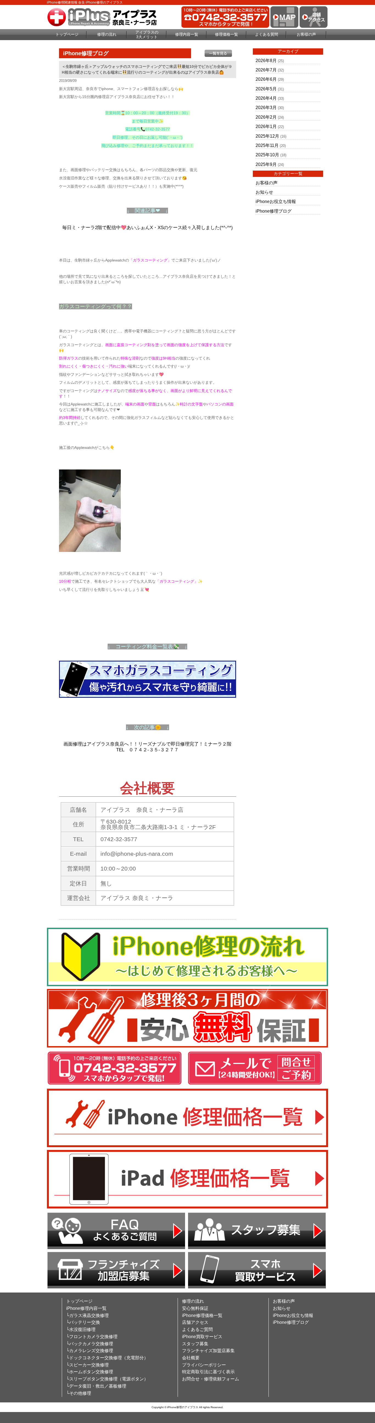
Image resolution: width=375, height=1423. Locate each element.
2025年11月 (267, 145)
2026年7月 (266, 70)
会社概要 (191, 1357)
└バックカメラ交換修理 (89, 1343)
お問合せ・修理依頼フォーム (210, 1379)
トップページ (67, 34)
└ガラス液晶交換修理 (87, 1315)
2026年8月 (266, 60)
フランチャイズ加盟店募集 (208, 1350)
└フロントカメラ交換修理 (91, 1336)
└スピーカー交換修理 (87, 1365)
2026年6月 (266, 79)
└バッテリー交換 (83, 1322)
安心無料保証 (195, 1308)
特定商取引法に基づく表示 (208, 1371)
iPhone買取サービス (202, 1336)
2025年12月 (267, 136)
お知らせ (264, 192)
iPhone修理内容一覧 (86, 1308)
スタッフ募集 (195, 1343)
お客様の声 (306, 34)
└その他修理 (78, 1393)
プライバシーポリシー (204, 1365)
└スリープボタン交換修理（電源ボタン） (107, 1379)
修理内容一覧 (186, 34)
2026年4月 (266, 98)
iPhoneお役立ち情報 (276, 201)
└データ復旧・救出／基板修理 (96, 1386)
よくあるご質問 (197, 1329)
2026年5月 (266, 89)
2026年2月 (266, 117)
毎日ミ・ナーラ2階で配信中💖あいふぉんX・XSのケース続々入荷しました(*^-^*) (147, 227)
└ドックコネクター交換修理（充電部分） (107, 1357)
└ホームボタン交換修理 (89, 1371)
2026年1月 (266, 126)
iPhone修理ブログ (274, 211)
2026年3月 (266, 107)
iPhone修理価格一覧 (202, 1315)
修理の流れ (106, 34)
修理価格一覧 (226, 34)
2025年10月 (267, 154)
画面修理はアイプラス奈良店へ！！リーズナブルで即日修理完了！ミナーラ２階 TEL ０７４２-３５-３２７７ (149, 746)
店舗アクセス (195, 1322)
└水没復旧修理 (81, 1329)
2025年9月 (266, 164)
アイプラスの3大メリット (146, 34)
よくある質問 (266, 34)
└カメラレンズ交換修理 (89, 1350)
